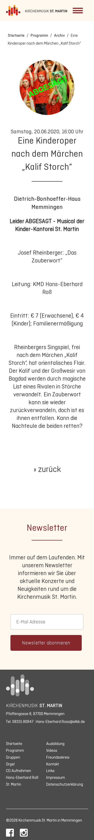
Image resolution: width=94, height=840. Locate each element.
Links (50, 770)
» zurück (47, 469)
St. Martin (13, 784)
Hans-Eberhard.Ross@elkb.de (60, 721)
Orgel (10, 764)
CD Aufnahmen (18, 770)
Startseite (16, 35)
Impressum (55, 777)
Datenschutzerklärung (64, 784)
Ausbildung (55, 743)
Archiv (59, 35)
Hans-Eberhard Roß (22, 777)
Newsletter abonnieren (46, 642)
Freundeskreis (57, 757)
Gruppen (13, 757)
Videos (51, 750)
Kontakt (52, 764)
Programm (39, 35)
